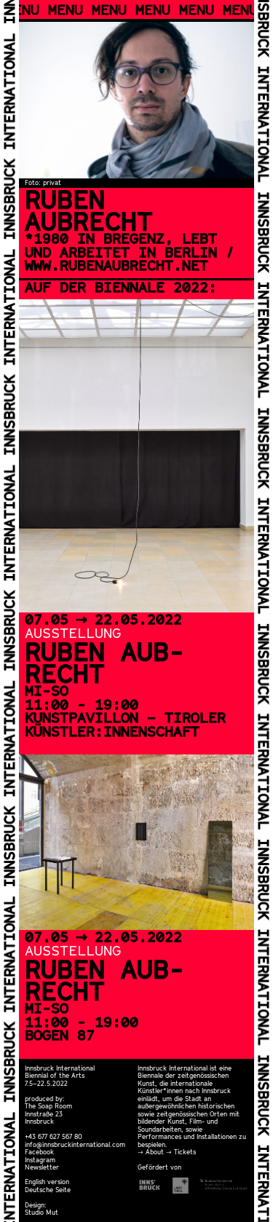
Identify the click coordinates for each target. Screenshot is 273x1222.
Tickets (185, 1152)
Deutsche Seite (48, 1190)
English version (47, 1182)
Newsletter (42, 1167)
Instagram (40, 1160)
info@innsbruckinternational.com (75, 1144)
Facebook (39, 1152)
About (155, 1152)
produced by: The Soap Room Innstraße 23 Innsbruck (48, 1110)
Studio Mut (41, 1212)
